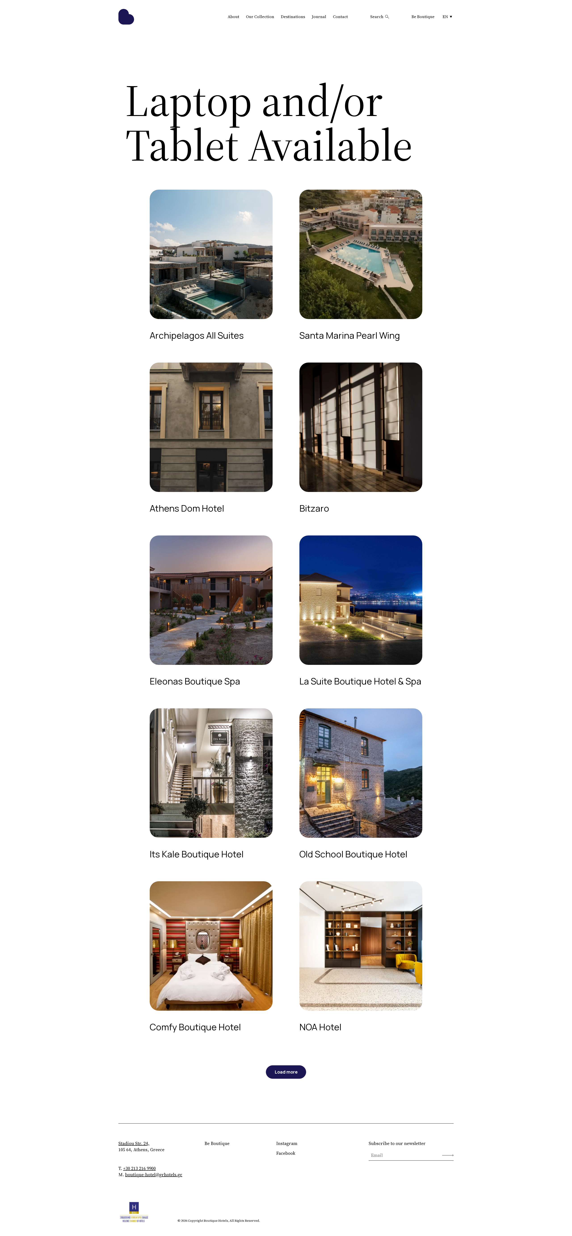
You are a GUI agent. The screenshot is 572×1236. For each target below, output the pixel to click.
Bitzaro (314, 508)
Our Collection (260, 16)
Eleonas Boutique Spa (195, 681)
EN (445, 16)
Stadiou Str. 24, (133, 1143)
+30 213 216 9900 (139, 1168)
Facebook (285, 1153)
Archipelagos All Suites (197, 335)
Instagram (286, 1143)
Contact (340, 16)
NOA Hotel (320, 1027)
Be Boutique (423, 16)
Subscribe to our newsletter (397, 1143)
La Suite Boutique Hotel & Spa (360, 681)
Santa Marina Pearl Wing (349, 335)
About (233, 16)
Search (376, 16)
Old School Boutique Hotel (353, 854)
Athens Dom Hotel (187, 508)
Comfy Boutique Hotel (195, 1027)
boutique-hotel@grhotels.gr (153, 1175)
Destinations (293, 16)
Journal (319, 16)
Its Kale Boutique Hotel (197, 854)
